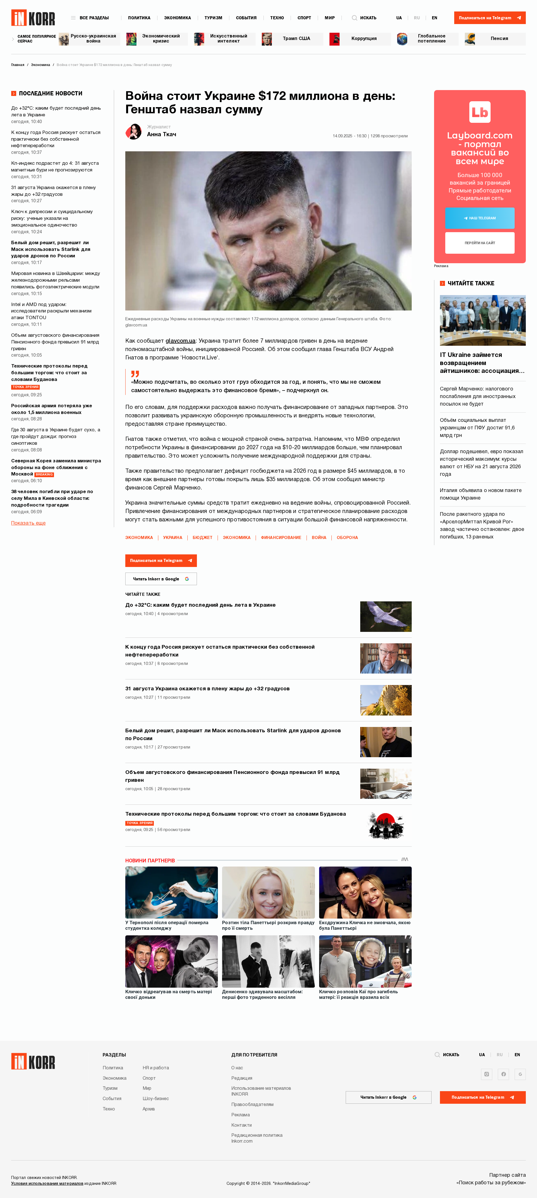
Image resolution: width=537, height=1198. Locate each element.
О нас (237, 1068)
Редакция (241, 1079)
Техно (277, 18)
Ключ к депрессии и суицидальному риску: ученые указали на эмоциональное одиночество (52, 218)
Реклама (240, 1115)
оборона (347, 538)
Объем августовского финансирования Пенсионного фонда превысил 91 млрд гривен (55, 342)
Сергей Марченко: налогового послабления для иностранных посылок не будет (477, 397)
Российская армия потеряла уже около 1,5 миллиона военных (51, 409)
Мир (330, 18)
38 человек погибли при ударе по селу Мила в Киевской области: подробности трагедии (52, 498)
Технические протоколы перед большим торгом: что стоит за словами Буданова (49, 376)
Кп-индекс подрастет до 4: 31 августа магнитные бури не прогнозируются (55, 166)
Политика (139, 18)
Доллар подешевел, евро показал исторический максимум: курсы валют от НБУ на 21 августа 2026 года (481, 463)
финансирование (281, 538)
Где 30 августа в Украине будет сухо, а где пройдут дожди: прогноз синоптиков (55, 437)
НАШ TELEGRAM (482, 218)
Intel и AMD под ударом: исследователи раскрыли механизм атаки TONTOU (51, 311)
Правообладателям (252, 1105)
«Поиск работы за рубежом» (491, 1183)
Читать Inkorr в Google (156, 579)
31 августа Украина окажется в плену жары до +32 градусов (53, 191)
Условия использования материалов (47, 1184)
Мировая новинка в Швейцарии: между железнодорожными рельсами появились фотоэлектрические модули (55, 280)
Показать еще (28, 523)
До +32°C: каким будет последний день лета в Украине (56, 111)
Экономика (177, 18)
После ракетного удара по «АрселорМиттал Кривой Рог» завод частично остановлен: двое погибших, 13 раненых (482, 526)
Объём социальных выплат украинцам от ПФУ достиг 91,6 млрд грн (477, 428)
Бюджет (203, 538)
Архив (149, 1109)
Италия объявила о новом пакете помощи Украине (481, 494)
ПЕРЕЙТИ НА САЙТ (480, 243)
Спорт (304, 18)
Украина (172, 538)
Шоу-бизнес (156, 1099)
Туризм (213, 18)
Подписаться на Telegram (156, 560)
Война (319, 538)
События (246, 18)
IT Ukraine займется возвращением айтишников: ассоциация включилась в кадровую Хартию (479, 363)
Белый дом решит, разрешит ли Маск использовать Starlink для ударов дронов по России (50, 249)
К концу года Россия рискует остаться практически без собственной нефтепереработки (56, 139)
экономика (237, 538)
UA (399, 18)
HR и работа (156, 1068)
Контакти (241, 1126)
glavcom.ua (181, 341)
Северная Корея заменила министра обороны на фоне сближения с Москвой (56, 468)
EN (434, 18)
